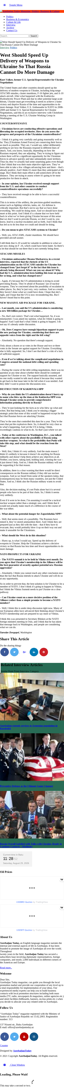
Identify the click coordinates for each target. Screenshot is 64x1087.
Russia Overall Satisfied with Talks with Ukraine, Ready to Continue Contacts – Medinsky (31, 845)
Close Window (17, 1065)
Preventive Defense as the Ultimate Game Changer (26, 786)
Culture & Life (13, 22)
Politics (9, 16)
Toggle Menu (15, 5)
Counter (4, 1045)
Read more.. (6, 967)
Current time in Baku (13, 854)
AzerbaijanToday (22, 1050)
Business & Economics (17, 19)
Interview (11, 25)
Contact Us (11, 30)
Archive (10, 27)
